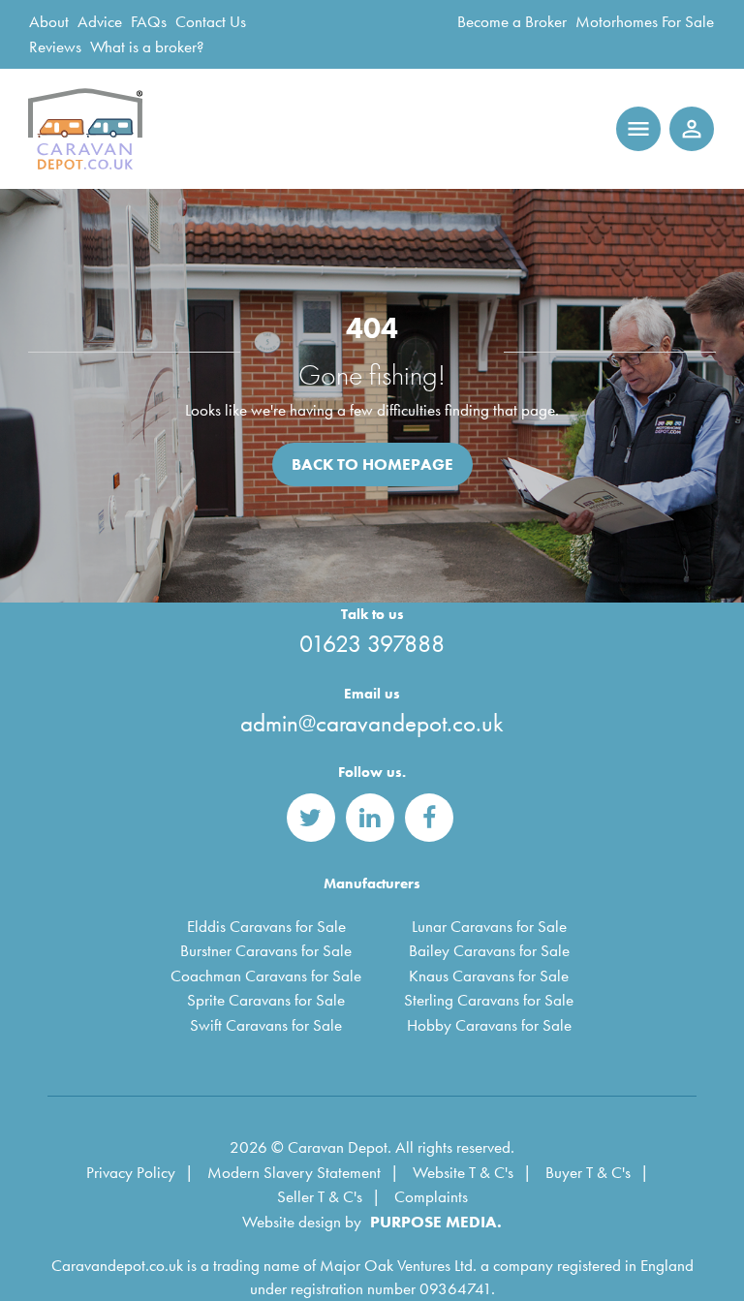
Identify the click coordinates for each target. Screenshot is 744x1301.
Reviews (55, 46)
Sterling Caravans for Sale (489, 999)
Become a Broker (512, 21)
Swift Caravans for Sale (266, 1025)
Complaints (431, 1196)
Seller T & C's (319, 1196)
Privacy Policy (130, 1172)
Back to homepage (372, 464)
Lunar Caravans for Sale (489, 926)
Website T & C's (463, 1172)
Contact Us (210, 21)
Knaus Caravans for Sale (489, 975)
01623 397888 (372, 644)
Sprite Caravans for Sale (266, 999)
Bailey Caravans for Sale (489, 950)
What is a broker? (146, 46)
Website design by (301, 1221)
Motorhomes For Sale (644, 21)
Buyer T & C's (588, 1172)
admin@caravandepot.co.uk (372, 723)
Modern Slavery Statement (294, 1172)
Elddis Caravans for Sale (266, 926)
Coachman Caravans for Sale (265, 975)
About (49, 21)
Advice (100, 21)
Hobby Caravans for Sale (489, 1025)
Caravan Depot (88, 129)
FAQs (149, 21)
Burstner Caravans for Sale (266, 950)
